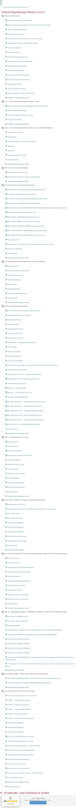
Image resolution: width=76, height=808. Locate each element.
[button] (1, 2)
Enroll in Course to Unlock (38, 803)
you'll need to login (45, 800)
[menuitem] (1, 4)
